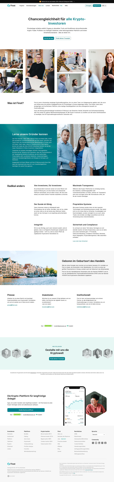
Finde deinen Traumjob (63, 38)
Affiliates (60, 446)
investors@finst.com (48, 307)
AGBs (75, 434)
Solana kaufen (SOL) (46, 444)
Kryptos (9, 444)
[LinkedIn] (99, 443)
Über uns (60, 434)
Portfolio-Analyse (28, 446)
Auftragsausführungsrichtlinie (81, 449)
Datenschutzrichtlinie (79, 441)
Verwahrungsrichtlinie (79, 446)
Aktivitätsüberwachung (30, 451)
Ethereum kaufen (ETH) (47, 436)
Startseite (9, 434)
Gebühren (10, 441)
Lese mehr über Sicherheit (80, 241)
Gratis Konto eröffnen (26, 410)
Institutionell (10, 436)
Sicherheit (10, 446)
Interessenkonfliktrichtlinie (81, 439)
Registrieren (97, 5)
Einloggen (88, 5)
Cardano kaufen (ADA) (47, 441)
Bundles (26, 434)
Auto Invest (27, 439)
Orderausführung (28, 444)
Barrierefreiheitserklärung (81, 451)
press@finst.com (12, 305)
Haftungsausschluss (79, 454)
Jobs (62, 439)
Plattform (9, 439)
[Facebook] (105, 443)
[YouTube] (96, 443)
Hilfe (59, 444)
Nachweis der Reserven (64, 436)
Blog (59, 449)
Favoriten (26, 449)
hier (74, 473)
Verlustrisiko (33, 372)
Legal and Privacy (89, 469)
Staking (26, 436)
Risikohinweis (77, 436)
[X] (93, 443)
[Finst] (11, 5)
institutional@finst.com (83, 307)
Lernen (59, 451)
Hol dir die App (48, 38)
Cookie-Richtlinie (78, 444)
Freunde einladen (62, 441)
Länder (9, 449)
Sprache (94, 431)
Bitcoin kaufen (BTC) (46, 434)
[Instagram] (102, 443)
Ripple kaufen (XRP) (46, 439)
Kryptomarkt (27, 441)
